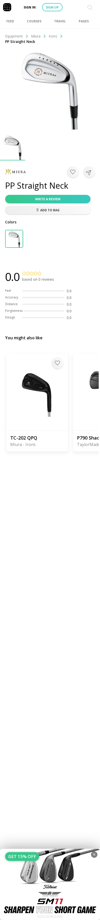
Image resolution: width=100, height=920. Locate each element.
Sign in (30, 7)
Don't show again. (50, 916)
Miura (36, 36)
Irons (53, 36)
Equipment (14, 36)
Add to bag (49, 210)
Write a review (48, 199)
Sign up (52, 7)
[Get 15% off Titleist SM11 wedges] (50, 884)
